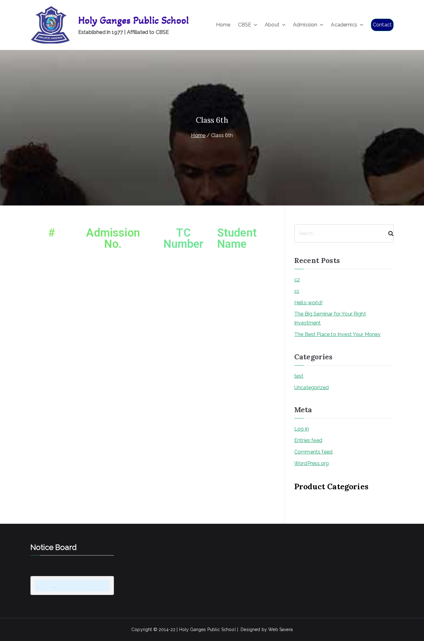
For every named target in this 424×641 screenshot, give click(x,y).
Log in (301, 429)
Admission (305, 25)
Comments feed (313, 452)
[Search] (388, 233)
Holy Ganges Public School (133, 20)
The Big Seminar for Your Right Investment (330, 318)
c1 (296, 291)
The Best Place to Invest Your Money (337, 334)
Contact (382, 25)
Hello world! (308, 303)
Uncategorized (311, 387)
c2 (297, 280)
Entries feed (308, 440)
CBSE (244, 25)
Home (223, 25)
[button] (254, 25)
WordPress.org (311, 463)
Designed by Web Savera (267, 629)
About (272, 25)
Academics (344, 25)
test (299, 376)
